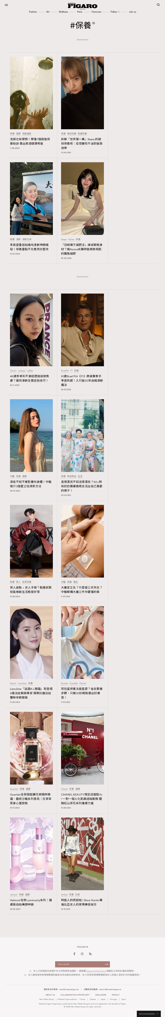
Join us (132, 11)
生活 (80, 476)
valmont (13, 894)
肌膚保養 (82, 133)
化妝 (77, 894)
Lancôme (22, 683)
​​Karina (71, 239)
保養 (12, 133)
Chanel (82, 683)
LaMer (30, 370)
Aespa (64, 239)
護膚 (28, 789)
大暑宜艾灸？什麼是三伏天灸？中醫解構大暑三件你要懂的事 (82, 590)
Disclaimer (100, 995)
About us (50, 995)
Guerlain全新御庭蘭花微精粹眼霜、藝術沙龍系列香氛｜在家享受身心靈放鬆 (31, 799)
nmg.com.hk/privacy (95, 971)
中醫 (12, 476)
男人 (18, 582)
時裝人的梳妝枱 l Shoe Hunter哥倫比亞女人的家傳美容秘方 (82, 902)
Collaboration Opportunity (75, 995)
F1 (72, 370)
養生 (75, 582)
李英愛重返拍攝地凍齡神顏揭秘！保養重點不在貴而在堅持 (29, 247)
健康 (18, 133)
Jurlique (21, 370)
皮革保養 (26, 582)
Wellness (63, 11)
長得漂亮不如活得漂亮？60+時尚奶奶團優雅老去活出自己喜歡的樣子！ (82, 486)
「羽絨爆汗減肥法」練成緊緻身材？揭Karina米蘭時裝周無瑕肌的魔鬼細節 (82, 249)
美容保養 (71, 133)
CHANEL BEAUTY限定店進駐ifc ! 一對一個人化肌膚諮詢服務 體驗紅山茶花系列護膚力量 (81, 799)
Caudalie (73, 683)
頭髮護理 (26, 133)
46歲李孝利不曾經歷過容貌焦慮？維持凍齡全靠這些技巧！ (29, 378)
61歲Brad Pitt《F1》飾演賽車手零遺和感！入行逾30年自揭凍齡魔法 (82, 380)
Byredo (64, 683)
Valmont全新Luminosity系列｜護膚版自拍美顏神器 (31, 902)
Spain (123, 999)
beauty (13, 683)
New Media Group (46, 999)
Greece (93, 999)
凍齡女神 (26, 239)
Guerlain (14, 789)
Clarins (13, 370)
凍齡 (18, 239)
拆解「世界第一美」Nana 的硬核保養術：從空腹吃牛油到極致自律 (82, 143)
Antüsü (64, 894)
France (82, 999)
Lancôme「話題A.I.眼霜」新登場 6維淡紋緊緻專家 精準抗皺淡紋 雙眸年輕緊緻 (31, 693)
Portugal (113, 999)
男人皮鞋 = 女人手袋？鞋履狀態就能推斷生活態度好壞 (31, 590)
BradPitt (65, 370)
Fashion (33, 11)
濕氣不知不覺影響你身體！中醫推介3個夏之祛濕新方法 (31, 484)
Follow (114, 11)
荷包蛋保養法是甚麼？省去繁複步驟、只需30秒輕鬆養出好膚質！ (82, 693)
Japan (103, 999)
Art (47, 11)
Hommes (96, 11)
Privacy (116, 995)
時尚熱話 (71, 476)
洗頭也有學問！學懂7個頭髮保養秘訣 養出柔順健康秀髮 (30, 141)
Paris (79, 11)
